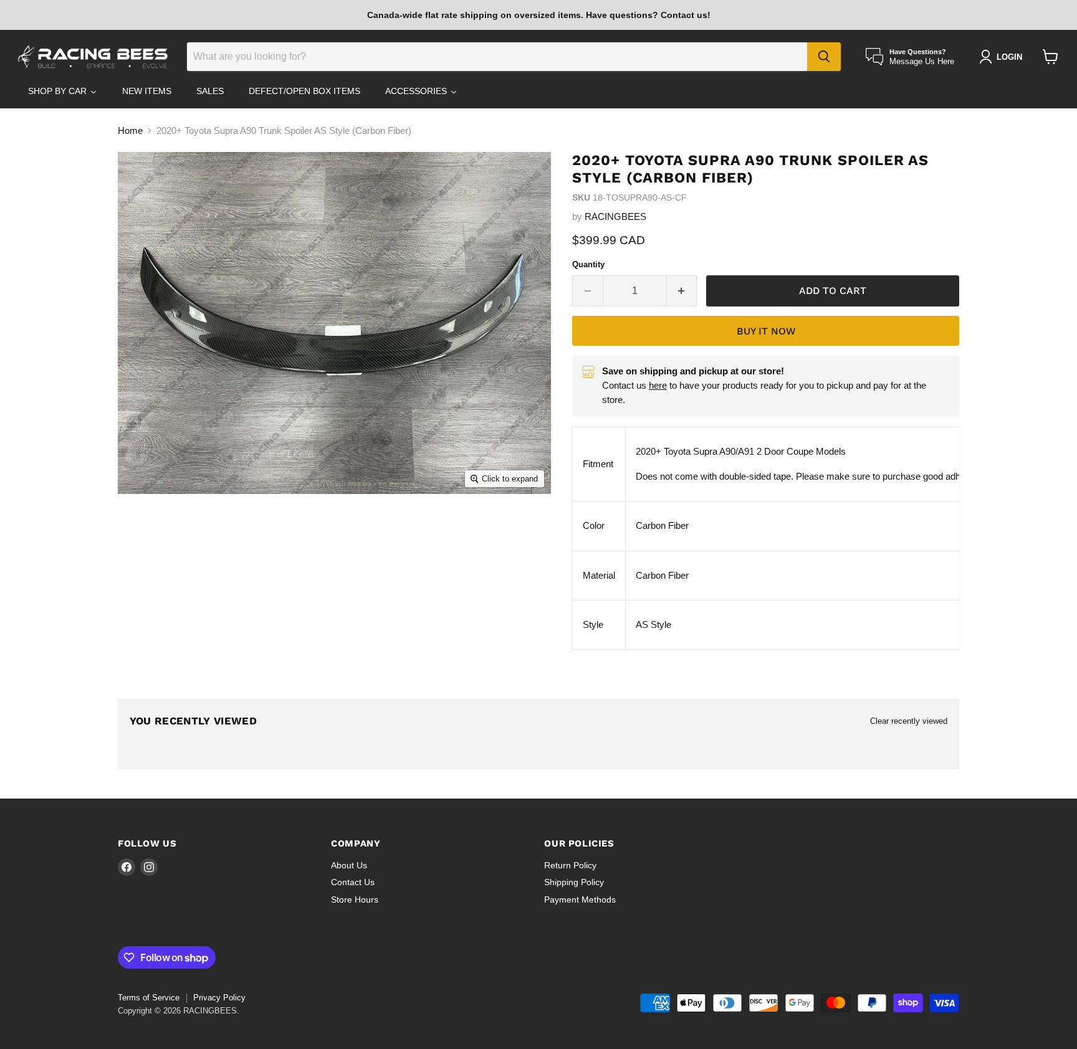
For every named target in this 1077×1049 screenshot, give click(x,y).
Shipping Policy (574, 882)
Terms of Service (149, 997)
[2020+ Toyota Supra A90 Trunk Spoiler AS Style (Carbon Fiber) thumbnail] (147, 529)
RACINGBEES (615, 216)
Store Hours (354, 899)
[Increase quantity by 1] (682, 290)
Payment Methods (580, 899)
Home (130, 130)
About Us (349, 865)
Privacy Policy (219, 997)
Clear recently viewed (908, 721)
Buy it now (766, 331)
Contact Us (353, 882)
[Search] (824, 56)
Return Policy (570, 865)
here (658, 385)
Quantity (588, 264)
